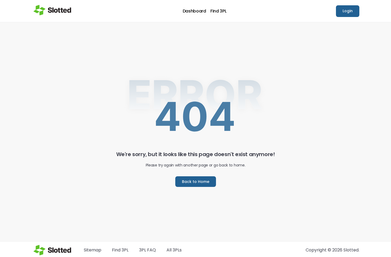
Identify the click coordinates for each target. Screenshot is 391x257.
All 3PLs (174, 250)
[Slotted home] (52, 10)
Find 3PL (218, 11)
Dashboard (194, 11)
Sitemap (92, 250)
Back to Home (195, 181)
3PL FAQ (147, 250)
